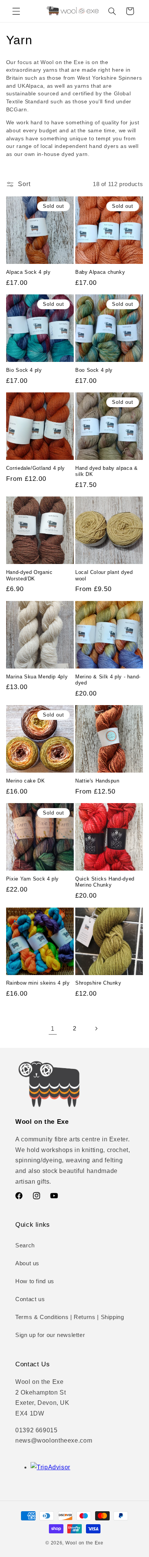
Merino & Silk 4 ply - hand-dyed (108, 680)
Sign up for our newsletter (50, 1335)
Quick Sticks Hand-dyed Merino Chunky (104, 882)
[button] (16, 11)
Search (25, 1245)
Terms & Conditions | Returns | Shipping (69, 1317)
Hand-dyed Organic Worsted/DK (29, 575)
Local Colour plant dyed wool (104, 575)
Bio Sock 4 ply (24, 370)
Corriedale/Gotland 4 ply (35, 468)
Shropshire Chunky (98, 983)
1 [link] (53, 1028)
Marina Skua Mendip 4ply (37, 677)
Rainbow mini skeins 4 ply (38, 983)
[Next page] (96, 1029)
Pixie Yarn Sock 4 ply (32, 879)
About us (27, 1263)
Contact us (30, 1299)
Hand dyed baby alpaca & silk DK (106, 471)
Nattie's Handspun (97, 781)
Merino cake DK (25, 781)
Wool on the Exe (84, 1543)
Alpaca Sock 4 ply (28, 272)
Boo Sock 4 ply (94, 370)
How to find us (34, 1281)
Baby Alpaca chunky (100, 272)
